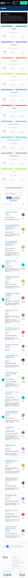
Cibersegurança (14, 156)
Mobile (14, 29)
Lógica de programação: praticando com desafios (11, 454)
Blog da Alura (15, 560)
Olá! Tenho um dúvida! (11, 510)
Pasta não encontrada (11, 310)
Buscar (23, 204)
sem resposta (22, 37)
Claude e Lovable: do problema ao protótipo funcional (12, 536)
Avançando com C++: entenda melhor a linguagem (12, 421)
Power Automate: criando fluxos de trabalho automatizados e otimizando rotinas (12, 437)
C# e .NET (13, 217)
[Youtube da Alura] (4, 575)
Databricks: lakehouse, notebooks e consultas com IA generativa (12, 321)
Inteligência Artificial (13, 140)
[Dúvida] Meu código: (11, 495)
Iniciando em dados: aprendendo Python (10, 338)
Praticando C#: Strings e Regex (12, 219)
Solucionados (13, 200)
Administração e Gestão (11, 381)
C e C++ (12, 418)
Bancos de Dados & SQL (11, 284)
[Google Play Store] (20, 575)
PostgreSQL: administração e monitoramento (12, 287)
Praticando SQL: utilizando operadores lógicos (11, 489)
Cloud (14, 172)
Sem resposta (16, 197)
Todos (9, 197)
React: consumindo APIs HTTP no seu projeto (12, 235)
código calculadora (10, 445)
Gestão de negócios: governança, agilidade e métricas (11, 385)
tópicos (4, 37)
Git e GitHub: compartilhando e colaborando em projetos (12, 304)
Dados (14, 108)
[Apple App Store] (23, 575)
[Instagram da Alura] (10, 575)
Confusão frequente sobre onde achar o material (11, 528)
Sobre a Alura (15, 556)
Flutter (11, 266)
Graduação (14, 564)
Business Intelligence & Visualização (11, 468)
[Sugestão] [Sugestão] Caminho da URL (11, 356)
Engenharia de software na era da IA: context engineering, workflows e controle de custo (12, 404)
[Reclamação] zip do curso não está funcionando (12, 328)
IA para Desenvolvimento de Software (12, 400)
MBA (13, 568)
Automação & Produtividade (12, 433)
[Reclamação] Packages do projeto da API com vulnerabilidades (12, 226)
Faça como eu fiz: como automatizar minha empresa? (11, 374)
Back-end (14, 45)
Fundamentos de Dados (11, 335)
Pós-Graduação (15, 566)
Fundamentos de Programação (12, 301)
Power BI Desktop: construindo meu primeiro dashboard (12, 472)
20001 (19, 546)
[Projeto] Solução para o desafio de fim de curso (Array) (12, 413)
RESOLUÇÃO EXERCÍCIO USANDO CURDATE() (11, 479)
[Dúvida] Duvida (9, 427)
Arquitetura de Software (11, 363)
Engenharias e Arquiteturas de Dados (12, 317)
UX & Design (14, 92)
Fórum (3, 8)
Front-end (14, 60)
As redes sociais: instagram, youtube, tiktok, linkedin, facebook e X (12, 254)
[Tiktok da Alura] (13, 575)
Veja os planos (23, 3)
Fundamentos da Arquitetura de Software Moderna (12, 366)
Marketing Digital (9, 250)
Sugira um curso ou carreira (18, 562)
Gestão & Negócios (14, 124)
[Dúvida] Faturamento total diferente (11, 461)
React (12, 232)
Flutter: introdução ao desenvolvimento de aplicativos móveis (13, 270)
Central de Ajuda (16, 558)
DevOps (14, 76)
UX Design (14, 533)
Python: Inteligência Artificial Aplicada (12, 520)
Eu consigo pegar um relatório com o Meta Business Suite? (11, 242)
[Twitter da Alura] (7, 575)
